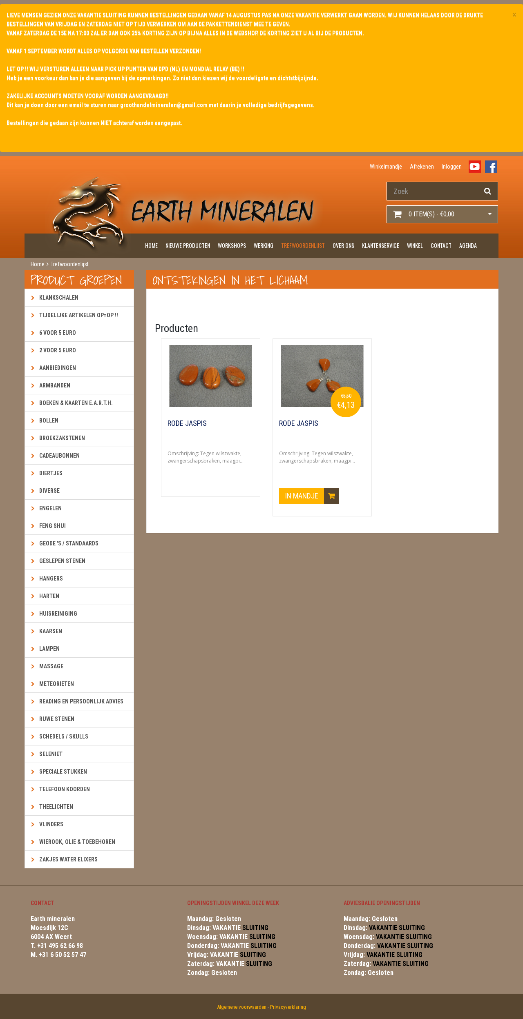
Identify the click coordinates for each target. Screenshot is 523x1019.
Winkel (415, 245)
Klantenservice (380, 245)
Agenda (468, 245)
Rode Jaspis (187, 423)
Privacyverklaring (288, 1007)
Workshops (232, 245)
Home (151, 245)
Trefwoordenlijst (303, 245)
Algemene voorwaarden (241, 1007)
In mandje (302, 496)
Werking (263, 245)
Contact (441, 245)
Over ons (343, 245)
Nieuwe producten (187, 245)
